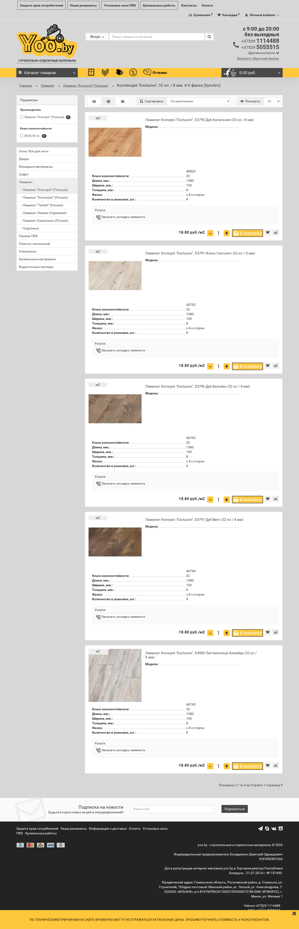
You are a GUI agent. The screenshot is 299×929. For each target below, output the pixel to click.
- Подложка (29, 228)
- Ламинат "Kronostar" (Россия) (43, 197)
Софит (24, 174)
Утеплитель (27, 251)
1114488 (260, 40)
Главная (25, 85)
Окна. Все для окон (33, 151)
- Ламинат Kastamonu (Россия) (43, 220)
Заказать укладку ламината (123, 217)
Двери (24, 159)
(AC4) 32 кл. (34, 136)
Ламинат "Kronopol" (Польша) (85, 85)
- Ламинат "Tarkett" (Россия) (41, 205)
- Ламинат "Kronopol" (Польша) (43, 190)
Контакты (189, 5)
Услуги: (100, 210)
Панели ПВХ (28, 236)
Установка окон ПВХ (120, 5)
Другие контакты (262, 53)
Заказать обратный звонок (258, 58)
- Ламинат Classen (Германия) (43, 213)
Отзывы (160, 72)
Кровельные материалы (37, 259)
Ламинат (47, 85)
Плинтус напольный (34, 244)
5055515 (260, 47)
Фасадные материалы (36, 166)
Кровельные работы (159, 5)
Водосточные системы (36, 267)
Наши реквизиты (83, 5)
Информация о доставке (108, 828)
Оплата (207, 5)
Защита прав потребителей (41, 5)
